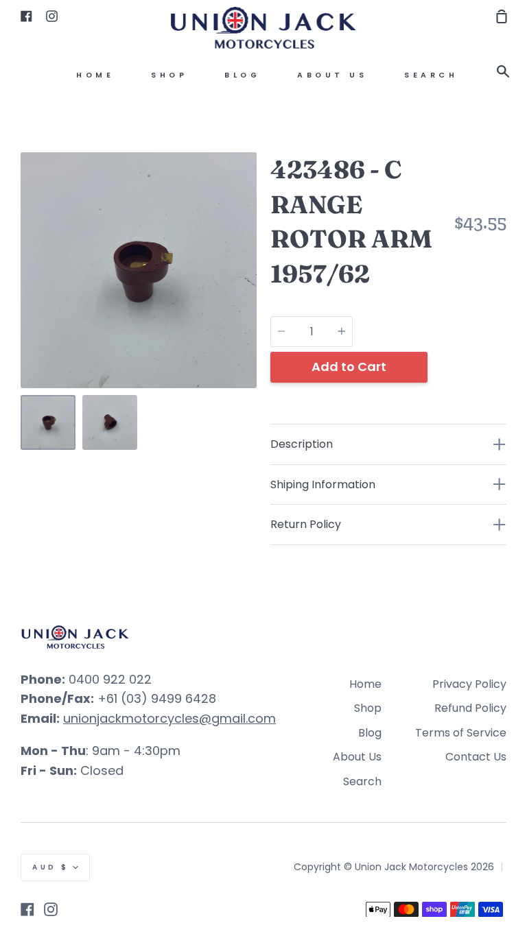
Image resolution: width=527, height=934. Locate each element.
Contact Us (475, 757)
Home (95, 75)
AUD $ (50, 867)
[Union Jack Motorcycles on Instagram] (51, 909)
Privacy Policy (469, 684)
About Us (332, 75)
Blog (242, 75)
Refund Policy (470, 708)
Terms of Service (460, 733)
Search (431, 75)
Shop (169, 75)
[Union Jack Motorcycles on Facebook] (27, 909)
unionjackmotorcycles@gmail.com (169, 718)
